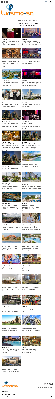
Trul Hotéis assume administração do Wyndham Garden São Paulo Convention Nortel (31, 104)
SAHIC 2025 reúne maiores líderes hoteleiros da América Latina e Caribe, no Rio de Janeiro (31, 83)
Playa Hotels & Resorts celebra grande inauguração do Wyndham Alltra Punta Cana (11, 83)
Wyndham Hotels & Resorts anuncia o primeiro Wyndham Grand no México (10, 248)
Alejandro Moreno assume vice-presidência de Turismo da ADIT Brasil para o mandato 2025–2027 (31, 42)
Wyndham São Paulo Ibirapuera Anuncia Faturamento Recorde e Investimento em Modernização (11, 124)
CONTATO (44, 387)
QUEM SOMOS (37, 387)
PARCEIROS (50, 387)
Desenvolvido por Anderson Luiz (9, 397)
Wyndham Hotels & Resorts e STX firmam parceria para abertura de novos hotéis (31, 268)
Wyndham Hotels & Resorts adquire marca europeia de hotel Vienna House (11, 227)
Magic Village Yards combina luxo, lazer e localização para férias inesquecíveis (11, 350)
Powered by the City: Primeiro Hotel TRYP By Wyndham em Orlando (30, 289)
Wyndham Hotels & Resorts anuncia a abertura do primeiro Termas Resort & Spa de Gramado (11, 371)
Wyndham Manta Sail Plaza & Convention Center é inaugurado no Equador (31, 330)
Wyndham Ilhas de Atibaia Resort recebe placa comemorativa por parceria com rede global (11, 104)
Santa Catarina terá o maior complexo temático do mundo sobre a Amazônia (10, 186)
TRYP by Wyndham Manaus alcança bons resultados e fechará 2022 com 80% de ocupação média (31, 186)
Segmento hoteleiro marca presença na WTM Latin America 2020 (31, 309)
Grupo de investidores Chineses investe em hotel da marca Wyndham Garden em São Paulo (10, 309)
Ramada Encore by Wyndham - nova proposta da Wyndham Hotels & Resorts (30, 350)
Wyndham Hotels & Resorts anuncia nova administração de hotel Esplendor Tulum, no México (11, 207)
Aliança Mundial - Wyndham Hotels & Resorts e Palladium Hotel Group (30, 248)
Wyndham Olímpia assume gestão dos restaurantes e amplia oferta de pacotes (11, 289)
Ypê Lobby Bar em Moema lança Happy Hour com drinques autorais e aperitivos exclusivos (10, 42)
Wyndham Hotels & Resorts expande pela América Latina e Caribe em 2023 (30, 166)
